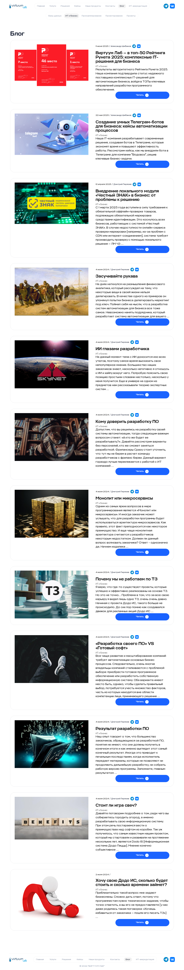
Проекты (131, 16)
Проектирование (114, 16)
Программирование (91, 16)
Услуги (52, 6)
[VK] (139, 46)
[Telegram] (134, 46)
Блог (122, 6)
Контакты (110, 6)
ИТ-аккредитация (138, 6)
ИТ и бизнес (71, 16)
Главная (41, 6)
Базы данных (54, 16)
